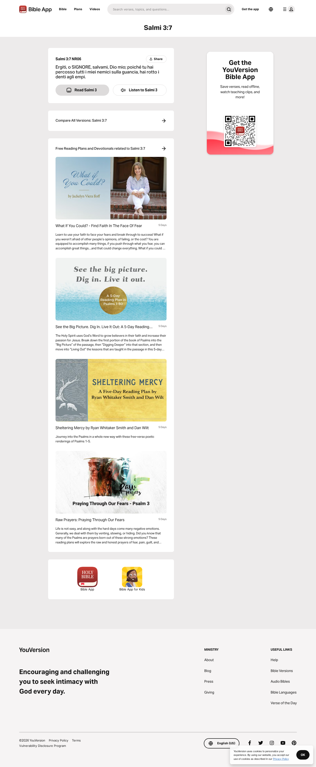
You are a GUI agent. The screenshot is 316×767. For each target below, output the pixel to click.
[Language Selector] (271, 9)
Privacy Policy (58, 740)
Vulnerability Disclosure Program (42, 746)
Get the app (250, 9)
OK (303, 755)
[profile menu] (288, 9)
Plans (78, 9)
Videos (95, 9)
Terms (76, 740)
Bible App (87, 589)
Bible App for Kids (132, 589)
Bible (63, 9)
